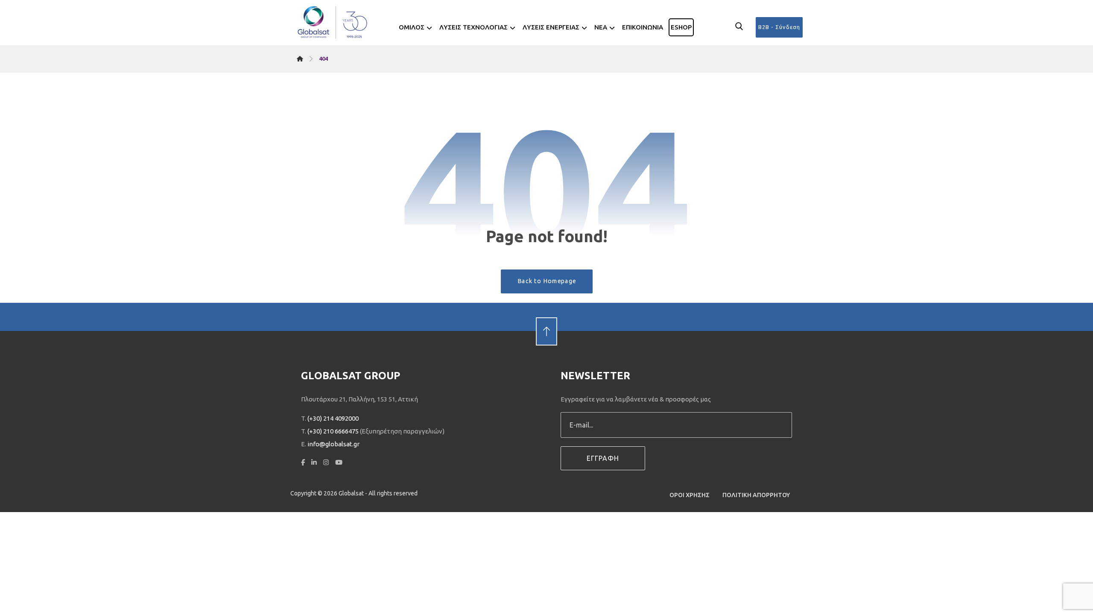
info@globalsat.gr (333, 444)
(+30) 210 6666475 (333, 431)
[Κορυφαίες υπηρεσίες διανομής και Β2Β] (333, 22)
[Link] (546, 316)
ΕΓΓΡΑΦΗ (603, 458)
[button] (739, 26)
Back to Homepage (546, 281)
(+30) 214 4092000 (333, 418)
